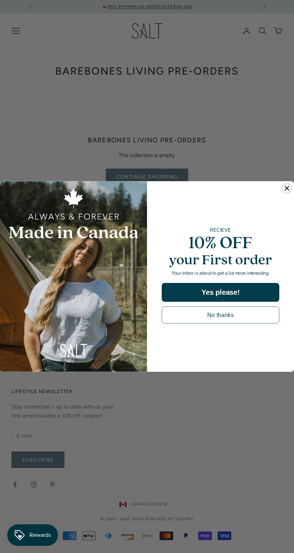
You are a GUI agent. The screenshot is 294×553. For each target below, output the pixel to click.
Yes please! (220, 292)
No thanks (220, 315)
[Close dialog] (286, 188)
